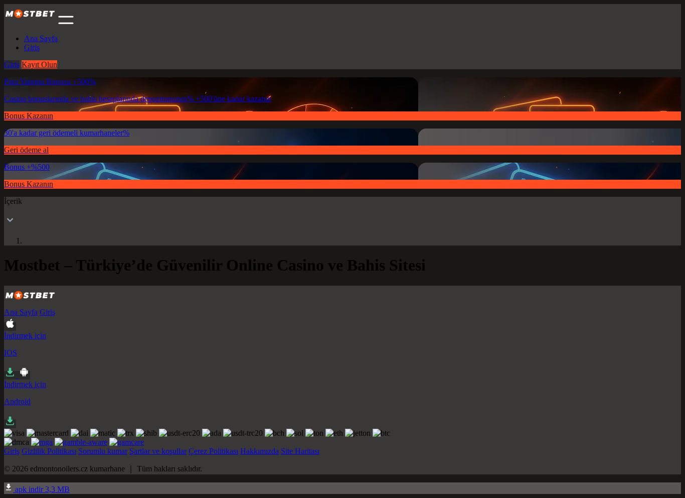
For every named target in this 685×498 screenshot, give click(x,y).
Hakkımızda (259, 451)
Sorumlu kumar (102, 451)
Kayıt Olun (39, 64)
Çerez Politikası (213, 451)
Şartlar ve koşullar (158, 451)
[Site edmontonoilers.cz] (30, 21)
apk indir (41, 489)
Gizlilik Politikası (49, 451)
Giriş (32, 47)
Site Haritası (300, 451)
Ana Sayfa (41, 38)
